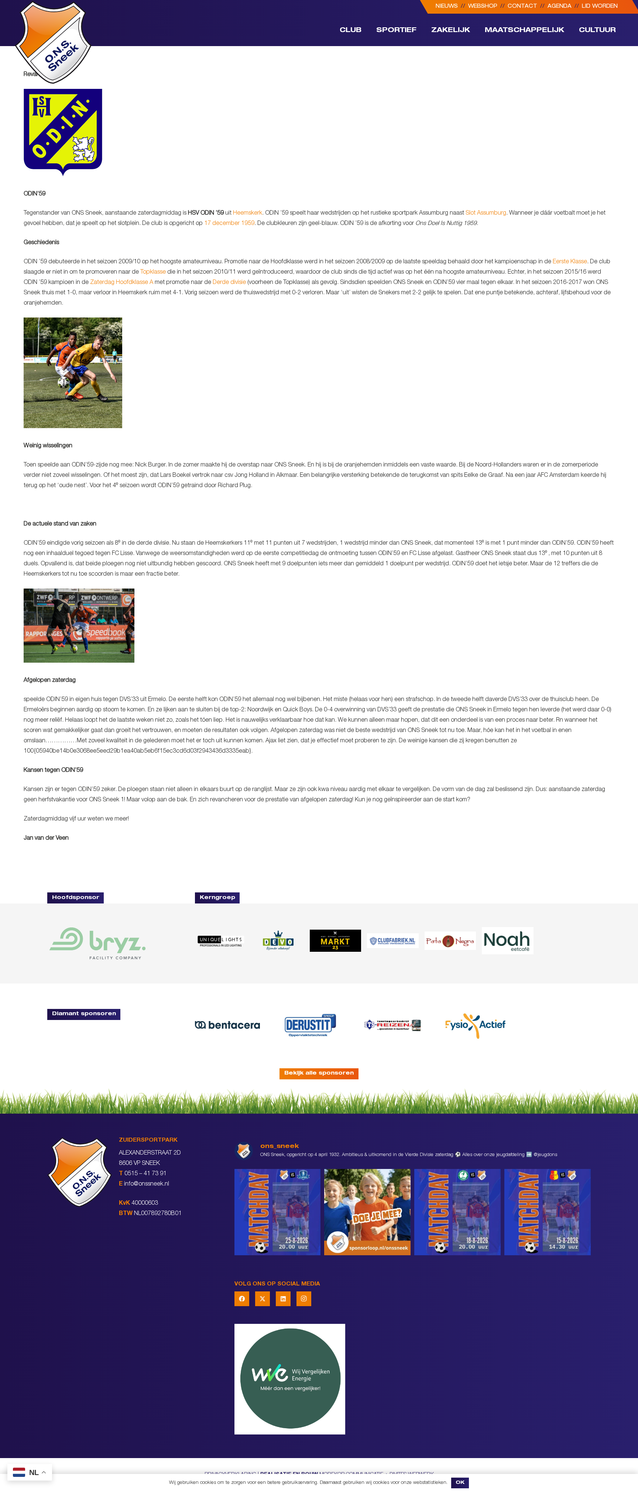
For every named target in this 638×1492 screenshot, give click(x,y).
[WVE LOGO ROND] (412, 1379)
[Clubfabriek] (392, 940)
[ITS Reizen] (392, 1025)
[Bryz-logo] (97, 943)
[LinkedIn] (283, 1298)
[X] (262, 1298)
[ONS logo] (53, 42)
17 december (222, 224)
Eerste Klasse (570, 262)
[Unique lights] (220, 941)
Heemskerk (247, 213)
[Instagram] (303, 1298)
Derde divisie (229, 283)
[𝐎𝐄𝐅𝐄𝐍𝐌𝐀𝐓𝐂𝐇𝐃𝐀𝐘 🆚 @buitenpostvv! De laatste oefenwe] (277, 1212)
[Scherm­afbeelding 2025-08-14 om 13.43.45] (450, 940)
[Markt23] (335, 941)
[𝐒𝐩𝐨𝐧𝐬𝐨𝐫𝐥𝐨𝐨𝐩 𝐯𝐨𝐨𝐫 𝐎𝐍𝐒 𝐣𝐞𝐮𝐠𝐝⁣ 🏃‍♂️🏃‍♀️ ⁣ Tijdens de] (367, 1212)
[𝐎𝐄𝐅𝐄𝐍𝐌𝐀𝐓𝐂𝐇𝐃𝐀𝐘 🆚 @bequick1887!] (547, 1212)
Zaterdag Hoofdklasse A (121, 283)
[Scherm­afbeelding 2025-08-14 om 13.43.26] (507, 940)
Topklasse (153, 272)
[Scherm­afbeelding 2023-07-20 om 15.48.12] (310, 1025)
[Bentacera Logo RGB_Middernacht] (227, 1024)
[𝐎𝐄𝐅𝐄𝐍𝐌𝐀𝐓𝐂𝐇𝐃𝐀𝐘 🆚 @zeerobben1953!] (457, 1212)
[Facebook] (241, 1298)
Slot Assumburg (486, 213)
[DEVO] (277, 941)
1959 (247, 224)
